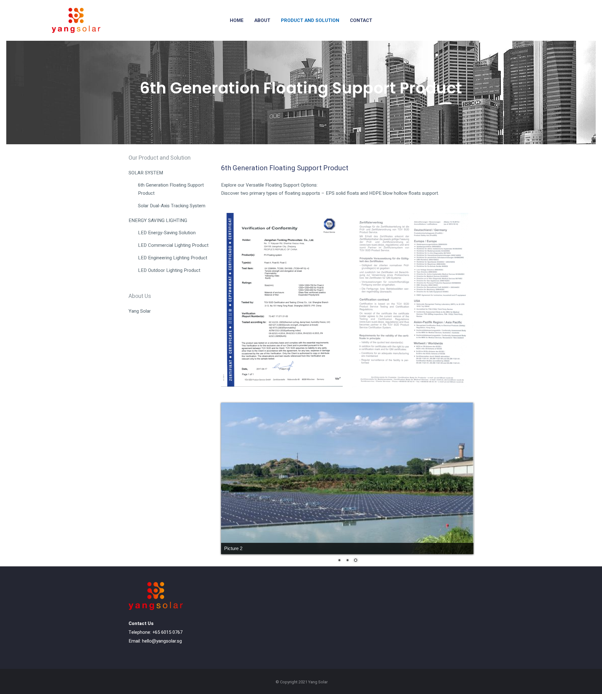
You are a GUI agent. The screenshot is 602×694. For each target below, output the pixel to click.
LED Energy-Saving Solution (167, 232)
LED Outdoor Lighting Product (169, 270)
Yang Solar (140, 311)
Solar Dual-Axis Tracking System (171, 205)
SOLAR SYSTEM (146, 172)
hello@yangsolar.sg (162, 641)
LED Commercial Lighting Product (173, 245)
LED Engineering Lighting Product (172, 257)
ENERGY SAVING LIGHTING (158, 220)
